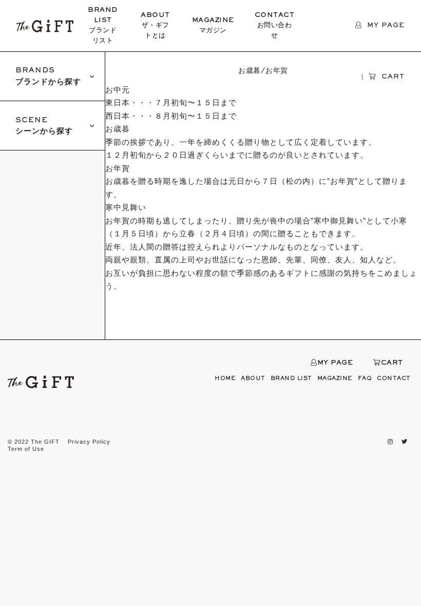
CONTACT (275, 25)
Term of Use (26, 449)
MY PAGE (335, 363)
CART (392, 363)
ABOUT (155, 25)
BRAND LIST (103, 25)
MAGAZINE (213, 25)
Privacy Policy (89, 442)
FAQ (365, 378)
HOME (225, 378)
